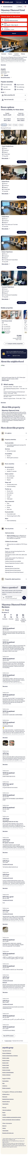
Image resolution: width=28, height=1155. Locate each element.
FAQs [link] (3, 1083)
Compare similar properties (15, 343)
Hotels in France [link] (5, 1060)
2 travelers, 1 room (9, 29)
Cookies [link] (4, 1114)
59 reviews (4, 612)
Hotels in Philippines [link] (6, 1053)
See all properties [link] (7, 6)
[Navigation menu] (25, 2)
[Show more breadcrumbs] (2, 1040)
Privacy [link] (3, 1112)
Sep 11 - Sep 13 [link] (20, 120)
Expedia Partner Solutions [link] (8, 1099)
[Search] (24, 598)
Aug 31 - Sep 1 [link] (20, 114)
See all (2, 92)
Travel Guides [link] (5, 1130)
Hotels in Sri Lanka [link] (6, 1070)
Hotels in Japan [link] (5, 1058)
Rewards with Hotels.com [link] (8, 1133)
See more (3, 65)
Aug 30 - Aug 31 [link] (7, 114)
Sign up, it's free (16, 355)
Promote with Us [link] (6, 1101)
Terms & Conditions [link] (6, 1110)
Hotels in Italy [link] (5, 1062)
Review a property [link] (6, 1088)
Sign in (8, 355)
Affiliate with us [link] (5, 1094)
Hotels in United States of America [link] (10, 1055)
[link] (25, 6)
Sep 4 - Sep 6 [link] (7, 120)
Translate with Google (8, 726)
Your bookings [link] (5, 1081)
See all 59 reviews (5, 77)
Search (14, 33)
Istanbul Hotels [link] (8, 1040)
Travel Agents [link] (5, 1103)
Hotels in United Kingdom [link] (8, 1072)
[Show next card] (26, 44)
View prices (21, 162)
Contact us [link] (4, 1085)
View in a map (5, 380)
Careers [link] (4, 1128)
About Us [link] (4, 1125)
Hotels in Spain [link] (5, 1065)
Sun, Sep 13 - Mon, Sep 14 (11, 25)
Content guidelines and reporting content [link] (11, 1117)
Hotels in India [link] (5, 1067)
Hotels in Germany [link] (6, 1074)
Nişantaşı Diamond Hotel (11, 20)
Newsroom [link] (4, 1096)
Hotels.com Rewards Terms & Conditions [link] (11, 1119)
